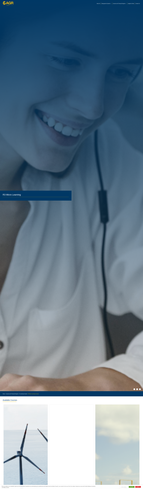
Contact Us (137, 3)
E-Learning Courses (23, 393)
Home (4, 393)
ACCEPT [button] (131, 486)
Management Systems (106, 3)
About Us (98, 3)
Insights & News (131, 3)
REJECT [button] (138, 486)
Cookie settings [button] (123, 486)
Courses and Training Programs (119, 3)
